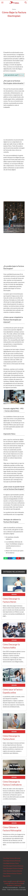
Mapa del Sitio (6, 876)
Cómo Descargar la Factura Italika (11, 646)
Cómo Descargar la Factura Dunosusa (13, 866)
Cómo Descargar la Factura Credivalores (12, 783)
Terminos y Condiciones (14, 885)
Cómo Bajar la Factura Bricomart (12, 858)
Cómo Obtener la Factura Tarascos (12, 873)
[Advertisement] (14, 36)
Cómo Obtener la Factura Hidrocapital (12, 829)
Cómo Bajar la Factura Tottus (11, 863)
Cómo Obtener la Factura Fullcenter (12, 871)
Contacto (14, 881)
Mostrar (21, 75)
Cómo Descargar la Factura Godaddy (13, 868)
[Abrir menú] (2, 3)
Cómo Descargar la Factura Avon (11, 737)
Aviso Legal (6, 881)
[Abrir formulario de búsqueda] (26, 3)
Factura (14, 9)
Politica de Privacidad (16, 883)
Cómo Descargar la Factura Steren (11, 600)
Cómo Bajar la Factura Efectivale (11, 860)
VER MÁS (14, 594)
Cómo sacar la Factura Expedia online (12, 691)
